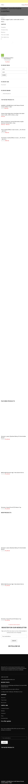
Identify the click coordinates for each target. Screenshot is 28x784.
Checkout (3, 713)
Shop (2, 715)
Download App (4, 718)
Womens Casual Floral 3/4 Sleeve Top (11, 507)
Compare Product (5, 708)
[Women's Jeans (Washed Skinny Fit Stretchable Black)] (14, 420)
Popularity (3, 27)
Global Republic (7, 60)
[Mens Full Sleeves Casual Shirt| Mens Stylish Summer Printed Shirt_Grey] (14, 119)
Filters (2, 21)
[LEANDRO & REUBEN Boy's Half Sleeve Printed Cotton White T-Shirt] (14, 103)
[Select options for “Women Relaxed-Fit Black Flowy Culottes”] (2, 55)
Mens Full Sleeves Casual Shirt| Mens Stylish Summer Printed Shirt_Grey (12, 122)
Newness (3, 32)
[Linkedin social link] (15, 1)
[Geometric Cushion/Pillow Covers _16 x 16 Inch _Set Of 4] (14, 135)
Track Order (4, 700)
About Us (3, 697)
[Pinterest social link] (13, 1)
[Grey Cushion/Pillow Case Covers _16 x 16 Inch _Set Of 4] (14, 127)
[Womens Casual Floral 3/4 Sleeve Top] (14, 491)
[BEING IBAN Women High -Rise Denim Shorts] (14, 456)
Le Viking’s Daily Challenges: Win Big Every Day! (11, 691)
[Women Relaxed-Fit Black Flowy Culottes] (7, 48)
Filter (4, 75)
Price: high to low (5, 37)
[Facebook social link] (9, 1)
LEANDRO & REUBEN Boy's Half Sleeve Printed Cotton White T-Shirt (12, 106)
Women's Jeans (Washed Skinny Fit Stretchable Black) (13, 437)
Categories (4, 15)
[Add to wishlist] (11, 42)
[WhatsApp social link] (17, 1)
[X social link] (11, 1)
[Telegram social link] (18, 1)
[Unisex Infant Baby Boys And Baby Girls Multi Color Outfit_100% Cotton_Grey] (14, 111)
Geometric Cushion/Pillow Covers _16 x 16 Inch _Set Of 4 (13, 138)
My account (3, 702)
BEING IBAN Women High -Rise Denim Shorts (12, 472)
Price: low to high (5, 34)
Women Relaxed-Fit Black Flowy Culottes (7, 58)
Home (2, 18)
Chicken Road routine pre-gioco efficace (10, 689)
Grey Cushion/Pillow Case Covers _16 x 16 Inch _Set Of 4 (13, 130)
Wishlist (3, 710)
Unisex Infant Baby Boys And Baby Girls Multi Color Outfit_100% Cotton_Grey (12, 114)
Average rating (4, 29)
